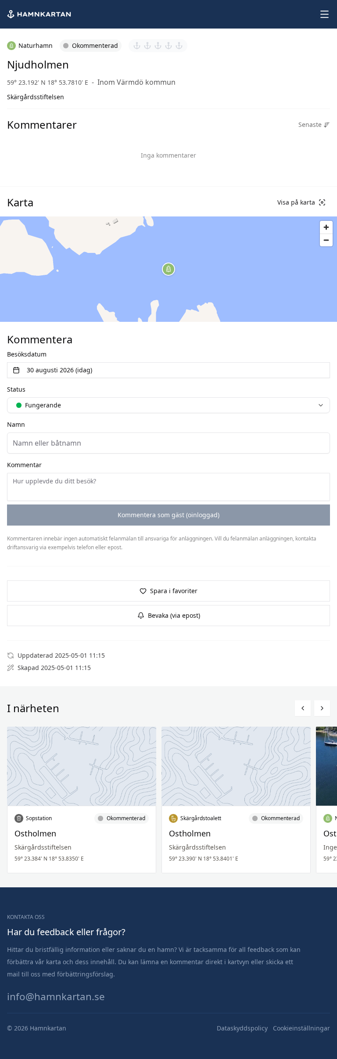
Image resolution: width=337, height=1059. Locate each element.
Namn (16, 424)
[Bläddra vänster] (303, 708)
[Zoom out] (326, 240)
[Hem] (40, 14)
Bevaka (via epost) (174, 615)
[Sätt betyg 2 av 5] (147, 45)
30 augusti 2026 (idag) (59, 370)
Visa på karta (296, 202)
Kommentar (24, 465)
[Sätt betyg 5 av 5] (179, 45)
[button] (168, 269)
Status (16, 389)
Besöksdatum (27, 354)
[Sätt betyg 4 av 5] (168, 45)
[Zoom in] (326, 227)
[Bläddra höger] (322, 708)
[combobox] (168, 405)
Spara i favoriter (173, 591)
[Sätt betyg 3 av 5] (158, 45)
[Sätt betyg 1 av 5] (137, 45)
